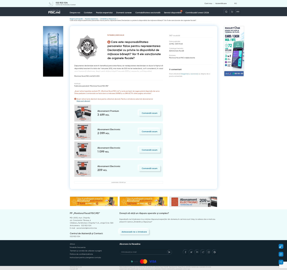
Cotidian (88, 12)
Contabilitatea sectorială (147, 12)
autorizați (194, 74)
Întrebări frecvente (78, 247)
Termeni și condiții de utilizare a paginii (86, 251)
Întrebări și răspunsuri (108, 19)
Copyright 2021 (74, 269)
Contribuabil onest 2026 (197, 12)
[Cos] (232, 11)
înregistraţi (185, 74)
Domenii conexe (124, 12)
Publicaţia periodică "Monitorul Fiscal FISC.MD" (91, 86)
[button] (279, 246)
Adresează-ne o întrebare (134, 232)
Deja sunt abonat (83, 101)
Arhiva (72, 244)
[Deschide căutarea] (226, 11)
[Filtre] (238, 11)
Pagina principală (76, 19)
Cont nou (208, 4)
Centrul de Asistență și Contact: (86, 233)
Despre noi (75, 12)
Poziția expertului (104, 12)
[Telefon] (50, 3)
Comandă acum (149, 113)
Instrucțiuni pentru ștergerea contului (85, 257)
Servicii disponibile (173, 12)
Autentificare (221, 4)
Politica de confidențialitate (81, 254)
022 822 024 (62, 3)
